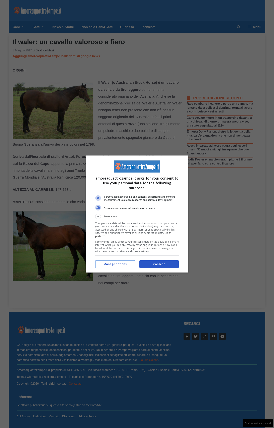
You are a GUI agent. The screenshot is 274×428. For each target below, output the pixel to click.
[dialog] (137, 214)
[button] (137, 216)
